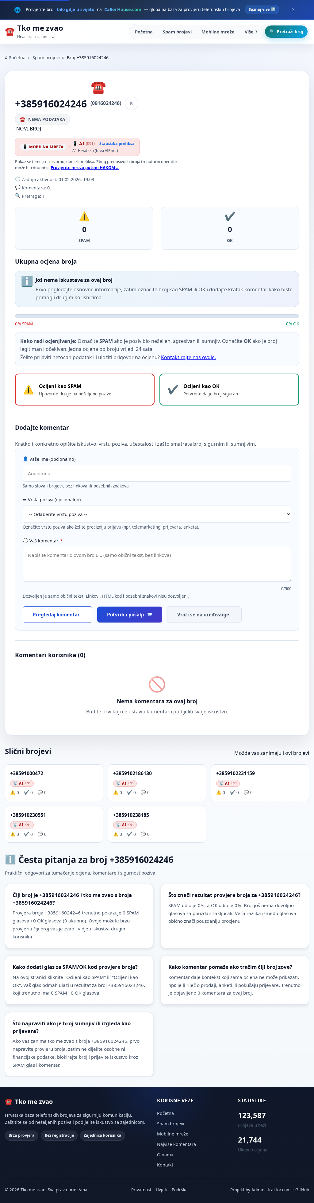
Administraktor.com (271, 1190)
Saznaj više (259, 9)
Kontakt (165, 1165)
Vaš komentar (46, 541)
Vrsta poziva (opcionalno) (54, 500)
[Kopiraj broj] (131, 103)
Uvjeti (161, 1190)
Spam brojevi (177, 32)
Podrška (180, 1190)
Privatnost (141, 1190)
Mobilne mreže (218, 32)
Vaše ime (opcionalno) (52, 459)
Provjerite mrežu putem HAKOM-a (85, 167)
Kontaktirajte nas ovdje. (188, 357)
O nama (165, 1155)
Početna (144, 32)
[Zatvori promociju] (293, 9)
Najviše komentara (176, 1144)
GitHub (302, 1190)
